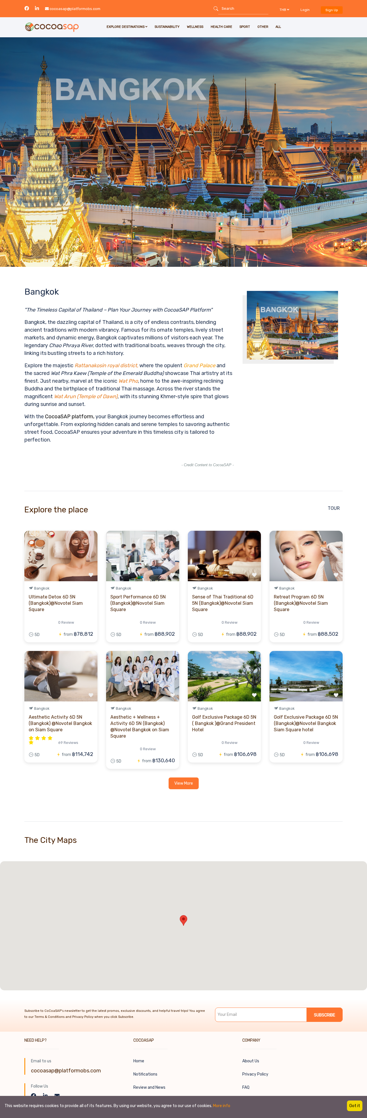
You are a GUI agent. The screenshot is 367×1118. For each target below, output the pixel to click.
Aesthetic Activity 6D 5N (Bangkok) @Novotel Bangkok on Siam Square (60, 723)
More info (221, 1105)
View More (183, 783)
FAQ (245, 1087)
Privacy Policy (255, 1074)
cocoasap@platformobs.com (75, 9)
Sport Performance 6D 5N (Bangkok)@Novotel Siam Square (138, 603)
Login (305, 10)
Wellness (195, 27)
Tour (334, 508)
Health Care (221, 27)
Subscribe (324, 1015)
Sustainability (167, 27)
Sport (244, 27)
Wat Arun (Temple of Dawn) (86, 396)
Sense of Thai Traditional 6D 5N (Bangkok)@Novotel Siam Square (222, 603)
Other (262, 27)
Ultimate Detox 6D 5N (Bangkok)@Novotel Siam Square (56, 603)
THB (283, 10)
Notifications (145, 1074)
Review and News (149, 1087)
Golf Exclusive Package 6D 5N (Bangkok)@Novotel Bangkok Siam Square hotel (306, 723)
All (278, 27)
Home (138, 1061)
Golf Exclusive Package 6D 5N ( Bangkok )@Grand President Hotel (224, 723)
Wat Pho (128, 381)
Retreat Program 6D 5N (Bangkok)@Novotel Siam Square (301, 603)
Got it (354, 1105)
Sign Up (331, 10)
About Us (250, 1061)
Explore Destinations (126, 27)
